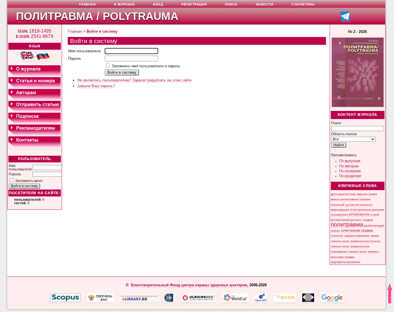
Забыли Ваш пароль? (96, 86)
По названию (350, 171)
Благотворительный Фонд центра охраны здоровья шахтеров (189, 285)
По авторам (349, 166)
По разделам (350, 176)
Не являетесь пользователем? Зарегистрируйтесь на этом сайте (134, 80)
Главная (75, 31)
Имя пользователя (20, 167)
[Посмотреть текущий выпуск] (358, 106)
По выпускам (349, 161)
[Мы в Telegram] (345, 19)
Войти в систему (102, 31)
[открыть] (49, 300)
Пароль (15, 174)
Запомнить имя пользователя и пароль (146, 66)
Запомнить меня (28, 181)
